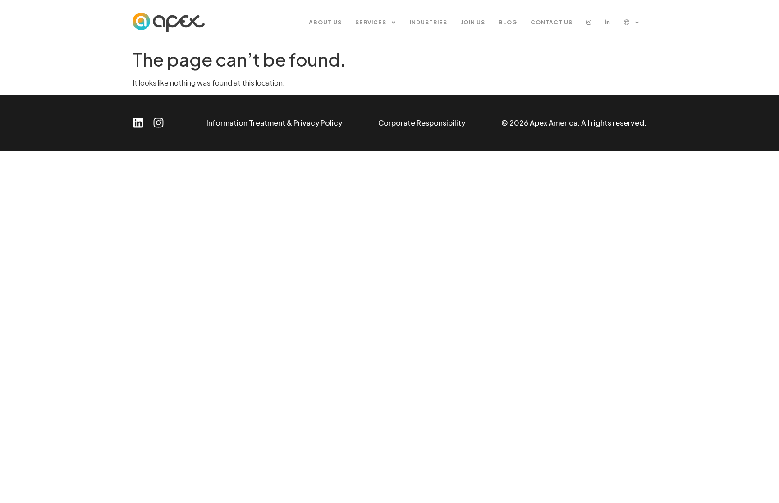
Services (370, 22)
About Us (325, 22)
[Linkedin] (138, 122)
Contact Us (552, 22)
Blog (508, 22)
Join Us (473, 22)
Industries (428, 22)
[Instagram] (158, 122)
